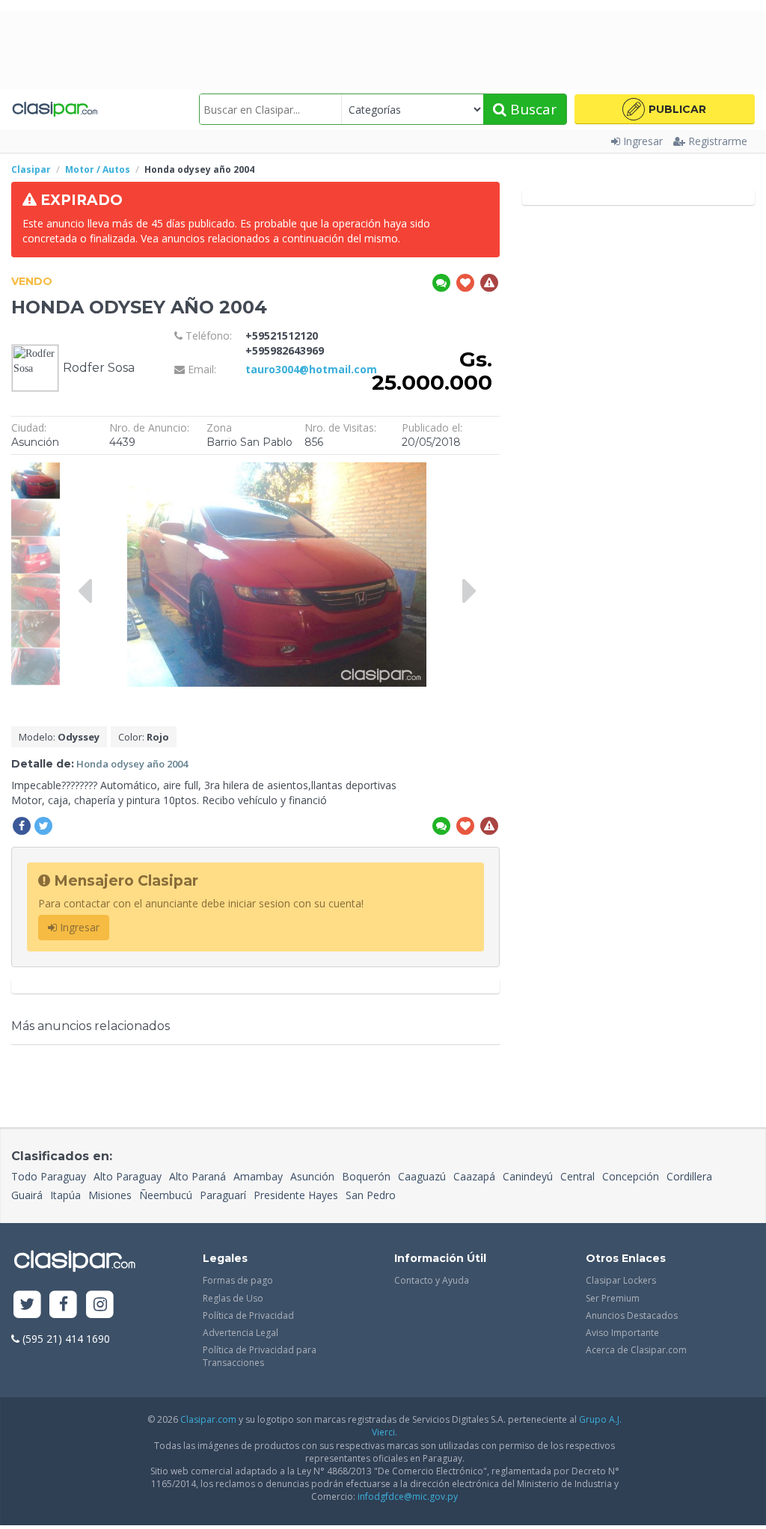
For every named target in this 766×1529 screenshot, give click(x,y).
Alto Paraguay (128, 1176)
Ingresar (643, 141)
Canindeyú (528, 1176)
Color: (143, 737)
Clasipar (31, 169)
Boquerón (366, 1176)
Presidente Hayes (296, 1195)
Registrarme (717, 141)
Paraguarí (223, 1195)
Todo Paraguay (48, 1176)
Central (577, 1176)
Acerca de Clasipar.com (636, 1349)
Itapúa (65, 1195)
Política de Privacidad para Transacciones (259, 1356)
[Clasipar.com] (54, 109)
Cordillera (689, 1176)
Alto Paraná (197, 1176)
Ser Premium (613, 1298)
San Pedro (371, 1195)
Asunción (312, 1176)
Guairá (27, 1195)
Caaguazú (422, 1176)
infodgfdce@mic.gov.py (408, 1496)
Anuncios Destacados (632, 1315)
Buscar (531, 109)
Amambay (258, 1176)
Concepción (630, 1176)
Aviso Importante (622, 1332)
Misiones (110, 1195)
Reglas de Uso (233, 1298)
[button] (664, 109)
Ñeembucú (165, 1195)
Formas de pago (238, 1280)
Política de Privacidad (248, 1315)
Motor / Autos (97, 169)
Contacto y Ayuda (431, 1280)
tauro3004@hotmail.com (311, 369)
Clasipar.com (208, 1419)
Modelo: (59, 737)
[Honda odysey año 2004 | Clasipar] (35, 469)
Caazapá (474, 1176)
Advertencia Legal (240, 1332)
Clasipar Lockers (621, 1280)
